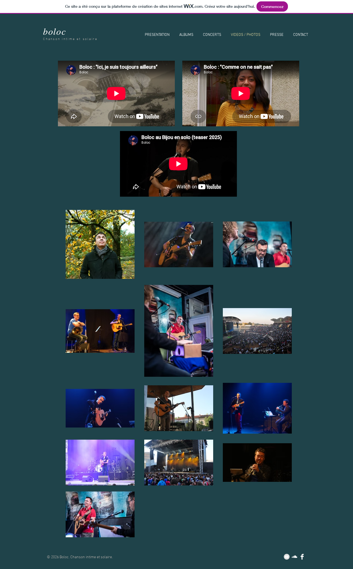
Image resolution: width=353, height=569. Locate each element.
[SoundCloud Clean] (294, 557)
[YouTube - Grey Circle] (287, 557)
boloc (54, 31)
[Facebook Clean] (302, 557)
